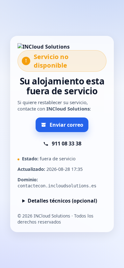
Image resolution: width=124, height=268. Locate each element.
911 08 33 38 (66, 143)
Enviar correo (66, 124)
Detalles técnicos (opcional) (62, 200)
